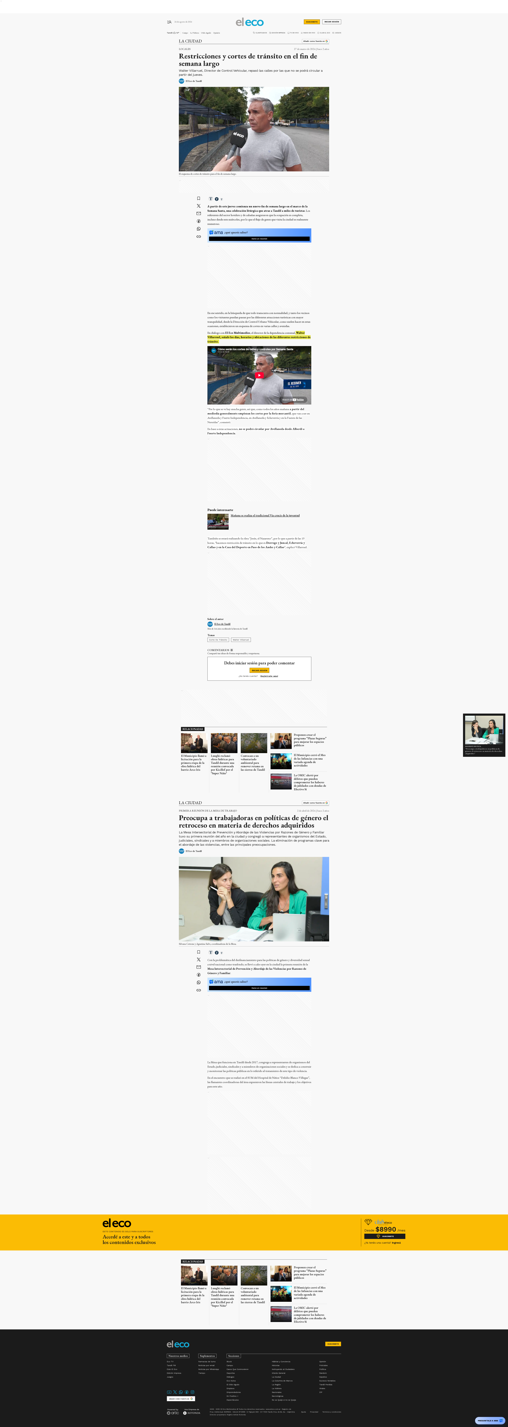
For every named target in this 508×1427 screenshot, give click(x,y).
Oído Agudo (206, 32)
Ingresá (396, 1242)
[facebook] (198, 221)
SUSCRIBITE (312, 22)
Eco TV (212, 526)
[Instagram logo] (192, 1393)
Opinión (216, 32)
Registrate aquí (269, 676)
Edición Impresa (278, 33)
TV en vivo (294, 33)
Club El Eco (325, 33)
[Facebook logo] (186, 1393)
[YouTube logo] (169, 1393)
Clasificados (261, 33)
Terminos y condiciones (331, 1412)
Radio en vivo (309, 33)
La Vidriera (194, 32)
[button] (210, 199)
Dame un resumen (259, 239)
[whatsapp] (198, 229)
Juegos (338, 33)
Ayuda (303, 1412)
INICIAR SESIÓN (259, 670)
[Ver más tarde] (198, 198)
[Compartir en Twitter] (198, 206)
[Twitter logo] (175, 1393)
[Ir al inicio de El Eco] (250, 22)
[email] (198, 213)
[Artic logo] (173, 1411)
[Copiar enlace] (198, 236)
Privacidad (314, 1412)
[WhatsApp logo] (180, 1393)
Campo (185, 32)
